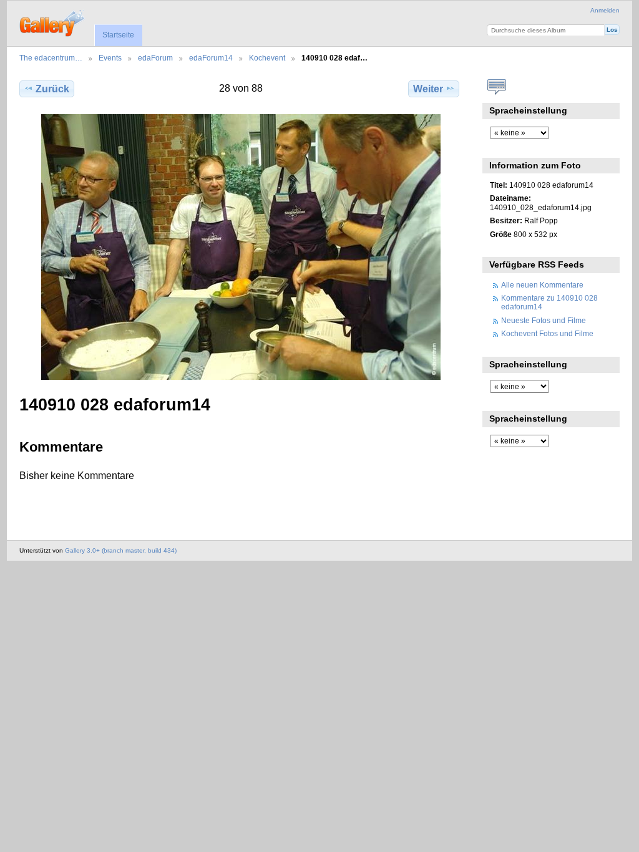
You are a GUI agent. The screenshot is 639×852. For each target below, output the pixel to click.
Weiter (428, 89)
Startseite (118, 35)
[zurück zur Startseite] (52, 22)
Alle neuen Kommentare (542, 285)
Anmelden (605, 10)
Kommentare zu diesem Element (496, 87)
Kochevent (267, 58)
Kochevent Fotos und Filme (547, 333)
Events (110, 58)
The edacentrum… (50, 58)
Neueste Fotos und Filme (543, 320)
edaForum (155, 58)
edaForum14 (211, 58)
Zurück (52, 89)
